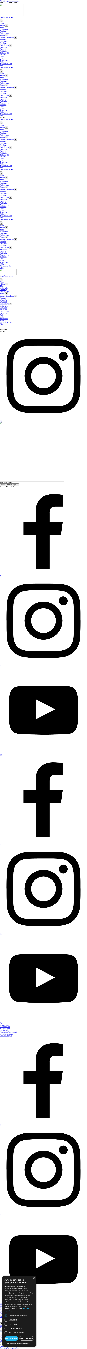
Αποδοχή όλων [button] (11, 1338)
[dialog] (19, 1311)
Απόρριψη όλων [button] (26, 1338)
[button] (19, 1343)
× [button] (34, 1278)
